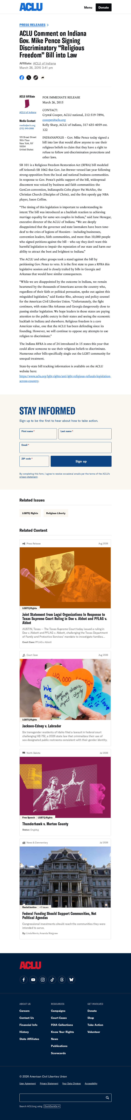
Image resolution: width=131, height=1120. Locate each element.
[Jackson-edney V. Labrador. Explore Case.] (65, 698)
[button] (35, 78)
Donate (103, 7)
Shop (91, 1017)
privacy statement (28, 476)
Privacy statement (49, 1083)
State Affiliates (29, 1038)
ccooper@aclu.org (54, 120)
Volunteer (94, 1031)
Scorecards (58, 1053)
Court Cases (59, 1017)
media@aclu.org (27, 125)
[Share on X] (28, 79)
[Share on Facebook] (21, 79)
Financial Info (28, 1024)
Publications (59, 1045)
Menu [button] (88, 7)
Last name (66, 431)
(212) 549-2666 (26, 128)
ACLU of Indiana (44, 63)
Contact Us (26, 1017)
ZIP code (26, 458)
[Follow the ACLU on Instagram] (43, 980)
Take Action (95, 1024)
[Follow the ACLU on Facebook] (23, 980)
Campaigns (58, 1010)
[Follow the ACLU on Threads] (62, 980)
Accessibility (91, 1083)
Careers (24, 1010)
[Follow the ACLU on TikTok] (52, 980)
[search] (107, 1098)
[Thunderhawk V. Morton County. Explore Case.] (65, 792)
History (24, 1031)
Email (24, 445)
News (54, 1038)
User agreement (27, 1083)
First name (27, 431)
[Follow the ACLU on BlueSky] (71, 980)
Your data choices (71, 1083)
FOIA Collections (62, 1024)
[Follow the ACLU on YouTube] (33, 980)
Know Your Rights (62, 1031)
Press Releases (32, 25)
